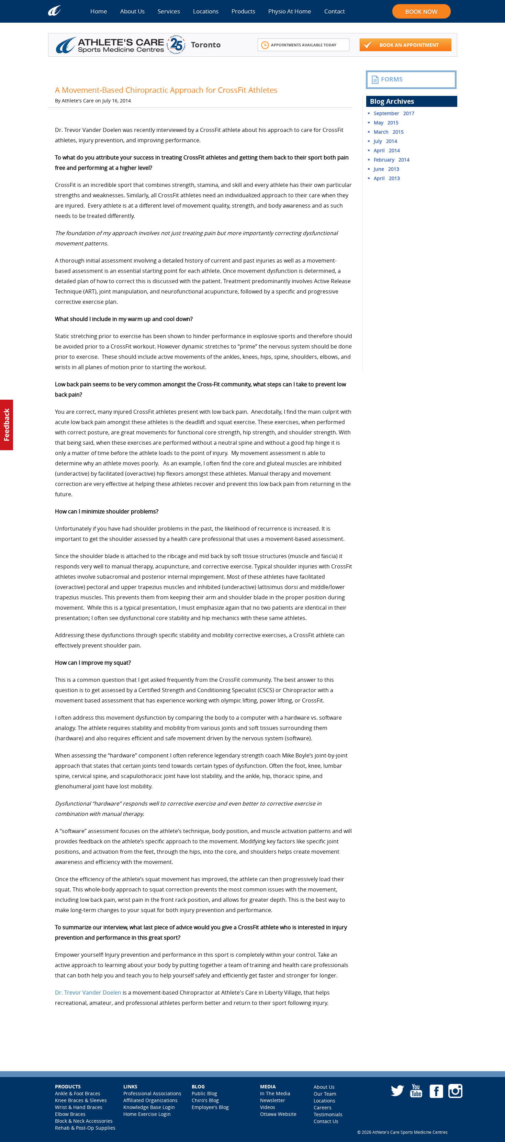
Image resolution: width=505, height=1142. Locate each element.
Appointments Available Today (303, 44)
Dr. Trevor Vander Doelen (88, 992)
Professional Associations (152, 1093)
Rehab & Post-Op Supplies (85, 1128)
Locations (205, 11)
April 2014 (387, 150)
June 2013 (386, 169)
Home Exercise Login (147, 1114)
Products (243, 11)
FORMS (392, 79)
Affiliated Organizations (150, 1100)
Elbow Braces (70, 1114)
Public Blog (204, 1093)
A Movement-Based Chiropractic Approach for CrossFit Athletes (166, 90)
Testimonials (328, 1114)
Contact (334, 11)
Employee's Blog (210, 1107)
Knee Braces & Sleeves (81, 1100)
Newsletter (272, 1100)
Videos (267, 1107)
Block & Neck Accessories (84, 1121)
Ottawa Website (278, 1114)
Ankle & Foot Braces (77, 1093)
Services (169, 11)
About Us (132, 11)
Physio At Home (289, 11)
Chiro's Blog (205, 1100)
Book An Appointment (409, 45)
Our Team (325, 1094)
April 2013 (387, 178)
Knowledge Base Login (149, 1107)
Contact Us (326, 1121)
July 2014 (385, 141)
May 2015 (386, 122)
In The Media (275, 1093)
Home (98, 11)
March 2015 (389, 132)
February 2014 (391, 159)
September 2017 (394, 113)
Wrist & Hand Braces (78, 1107)
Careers (323, 1107)
